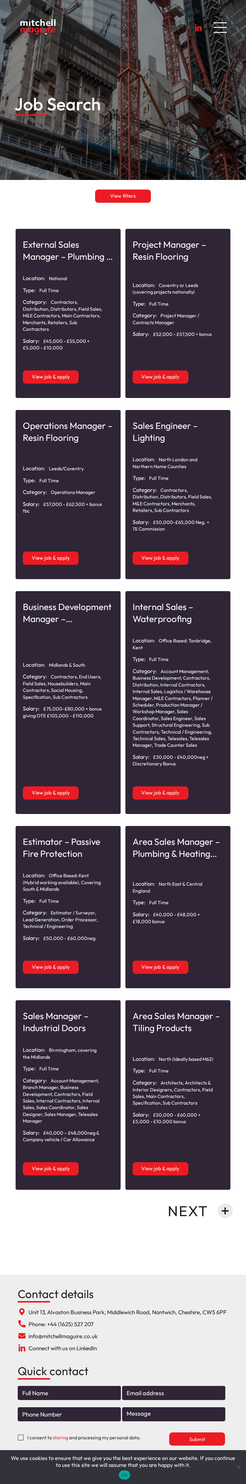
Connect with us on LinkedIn (62, 1348)
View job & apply (51, 376)
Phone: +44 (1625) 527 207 (61, 1324)
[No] (239, 1467)
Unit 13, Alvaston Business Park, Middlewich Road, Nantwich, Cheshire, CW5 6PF (127, 1312)
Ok (124, 1475)
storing (60, 1438)
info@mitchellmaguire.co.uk (63, 1336)
